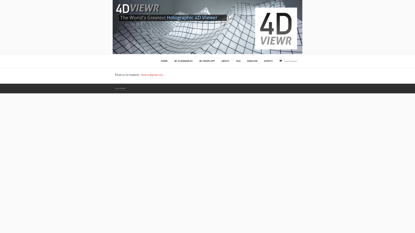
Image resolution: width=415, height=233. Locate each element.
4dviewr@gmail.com (152, 74)
